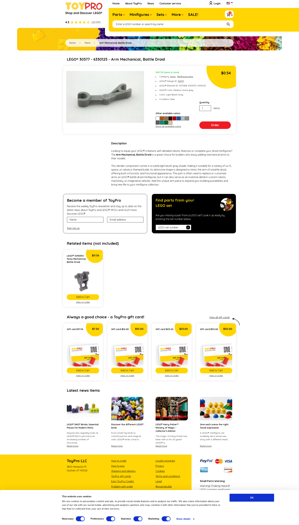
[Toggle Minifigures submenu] (151, 15)
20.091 (96, 22)
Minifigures (139, 14)
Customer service (170, 3)
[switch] (110, 518)
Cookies (160, 471)
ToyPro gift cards (121, 476)
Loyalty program (165, 460)
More (176, 14)
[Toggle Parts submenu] (124, 15)
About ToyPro (133, 3)
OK (252, 497)
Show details (183, 519)
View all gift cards (219, 317)
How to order (118, 460)
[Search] (228, 24)
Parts (117, 14)
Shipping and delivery (123, 471)
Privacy (160, 465)
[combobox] (173, 24)
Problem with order (122, 486)
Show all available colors (168, 126)
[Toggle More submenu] (182, 15)
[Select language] (229, 3)
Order (215, 125)
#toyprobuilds (164, 486)
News (150, 3)
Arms (173, 76)
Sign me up (73, 228)
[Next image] (96, 281)
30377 (181, 81)
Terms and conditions (168, 476)
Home (116, 3)
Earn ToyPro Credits (122, 481)
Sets (160, 14)
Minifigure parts (185, 76)
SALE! (193, 14)
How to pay (118, 465)
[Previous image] (70, 281)
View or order (83, 302)
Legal (159, 481)
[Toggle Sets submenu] (166, 15)
